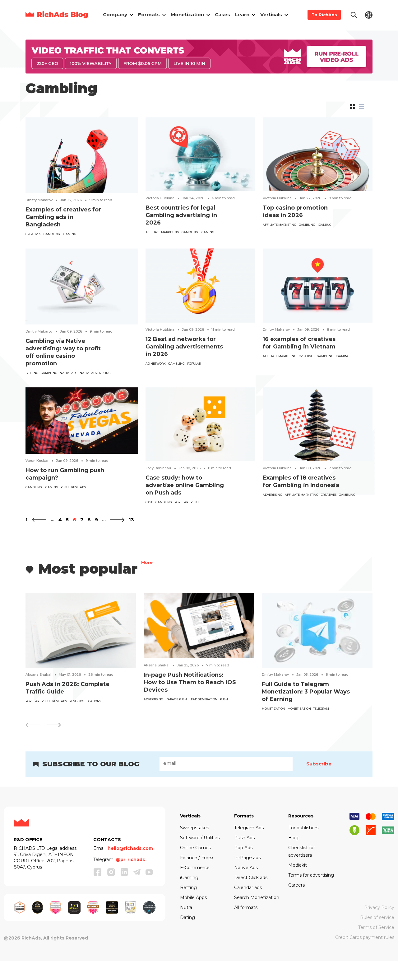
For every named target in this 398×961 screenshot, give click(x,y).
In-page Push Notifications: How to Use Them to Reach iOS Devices (190, 682)
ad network (156, 363)
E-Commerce (195, 867)
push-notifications (85, 701)
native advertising (95, 373)
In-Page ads (247, 857)
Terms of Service (376, 927)
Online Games (195, 847)
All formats (245, 907)
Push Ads (244, 837)
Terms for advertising (311, 875)
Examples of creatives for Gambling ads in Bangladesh (63, 217)
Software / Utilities (200, 837)
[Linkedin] (124, 872)
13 (131, 520)
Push (65, 487)
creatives (33, 234)
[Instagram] (111, 872)
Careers (296, 885)
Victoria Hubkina (160, 198)
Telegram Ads (249, 828)
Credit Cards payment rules (364, 937)
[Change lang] (369, 14)
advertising (272, 494)
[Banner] (199, 56)
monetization (273, 708)
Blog (293, 837)
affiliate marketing (162, 232)
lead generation (203, 699)
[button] (54, 725)
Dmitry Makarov (39, 200)
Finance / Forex (196, 857)
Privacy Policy (379, 907)
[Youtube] (149, 872)
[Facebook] (97, 872)
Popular (194, 363)
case (149, 502)
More (147, 563)
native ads (68, 373)
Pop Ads (243, 847)
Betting (31, 373)
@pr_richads (130, 859)
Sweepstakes (194, 828)
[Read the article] (81, 155)
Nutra (186, 907)
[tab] (352, 106)
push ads (78, 487)
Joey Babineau (158, 468)
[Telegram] (137, 872)
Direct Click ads (250, 877)
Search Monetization (256, 897)
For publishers (303, 828)
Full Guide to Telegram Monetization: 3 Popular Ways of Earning (306, 692)
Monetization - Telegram (308, 708)
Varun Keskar (37, 460)
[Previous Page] (39, 520)
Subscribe (318, 764)
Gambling (52, 234)
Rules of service (377, 917)
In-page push (176, 699)
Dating (187, 917)
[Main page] (56, 14)
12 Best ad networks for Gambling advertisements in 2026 (184, 346)
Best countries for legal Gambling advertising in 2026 (181, 215)
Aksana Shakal (38, 674)
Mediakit (297, 865)
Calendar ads (248, 887)
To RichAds (324, 14)
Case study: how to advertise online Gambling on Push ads (185, 485)
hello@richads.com (130, 848)
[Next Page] (117, 520)
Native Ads (246, 867)
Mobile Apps (193, 897)
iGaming (69, 234)
